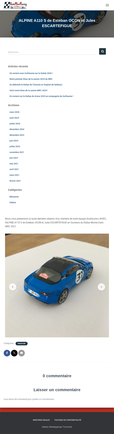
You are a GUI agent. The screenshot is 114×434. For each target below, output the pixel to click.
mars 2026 (14, 112)
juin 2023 (14, 140)
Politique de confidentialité (68, 420)
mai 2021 (14, 163)
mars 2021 (14, 175)
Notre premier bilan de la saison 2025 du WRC (31, 79)
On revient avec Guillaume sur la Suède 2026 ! (31, 73)
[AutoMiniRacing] (16, 5)
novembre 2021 (17, 152)
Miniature (14, 197)
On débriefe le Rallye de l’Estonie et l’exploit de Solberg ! (36, 84)
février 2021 (15, 181)
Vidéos (13, 202)
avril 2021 (14, 169)
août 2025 (14, 118)
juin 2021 (14, 158)
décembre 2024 (17, 129)
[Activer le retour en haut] (108, 428)
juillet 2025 (15, 123)
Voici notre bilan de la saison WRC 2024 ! (29, 90)
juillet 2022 (15, 146)
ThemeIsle (67, 427)
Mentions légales (41, 420)
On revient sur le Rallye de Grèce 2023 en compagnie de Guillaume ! (41, 96)
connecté (23, 399)
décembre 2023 (17, 135)
